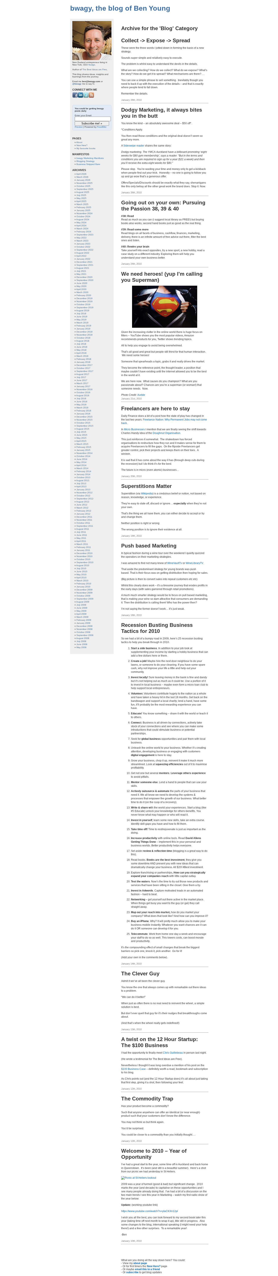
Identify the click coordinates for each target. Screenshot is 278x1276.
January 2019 (83, 329)
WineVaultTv (174, 563)
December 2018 (84, 332)
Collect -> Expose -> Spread (155, 40)
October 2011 (83, 523)
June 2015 (81, 435)
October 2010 (83, 559)
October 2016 (83, 392)
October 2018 (83, 338)
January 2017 (83, 386)
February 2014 (83, 471)
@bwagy (76, 84)
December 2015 (84, 417)
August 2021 (82, 268)
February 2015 (83, 447)
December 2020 (84, 277)
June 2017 (81, 380)
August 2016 (82, 395)
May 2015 (81, 438)
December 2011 (84, 517)
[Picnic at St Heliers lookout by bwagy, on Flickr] (138, 1177)
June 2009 (81, 608)
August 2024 (82, 219)
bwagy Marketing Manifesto (90, 158)
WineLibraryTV (194, 563)
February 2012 (83, 511)
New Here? (154, 1266)
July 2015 (81, 432)
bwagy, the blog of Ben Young (120, 8)
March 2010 (82, 580)
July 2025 (81, 195)
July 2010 (81, 568)
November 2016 (84, 389)
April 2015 (81, 441)
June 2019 (81, 316)
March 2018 (82, 356)
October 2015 (83, 423)
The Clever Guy (140, 973)
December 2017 (84, 365)
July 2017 (81, 377)
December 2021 (84, 262)
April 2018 (81, 353)
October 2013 (83, 477)
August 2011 (82, 529)
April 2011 (81, 541)
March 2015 (82, 444)
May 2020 (81, 286)
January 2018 (83, 362)
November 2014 (84, 453)
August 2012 (82, 501)
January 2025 (83, 210)
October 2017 (83, 368)
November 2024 (84, 213)
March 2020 (82, 292)
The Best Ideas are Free (94, 69)
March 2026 (82, 177)
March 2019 (82, 322)
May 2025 (81, 198)
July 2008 (81, 641)
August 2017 (82, 374)
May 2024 (81, 222)
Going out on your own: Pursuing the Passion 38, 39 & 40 (163, 206)
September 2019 (84, 307)
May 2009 (81, 611)
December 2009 (84, 589)
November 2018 (84, 335)
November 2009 (84, 593)
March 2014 (82, 468)
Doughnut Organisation (166, 433)
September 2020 (84, 280)
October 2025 (83, 186)
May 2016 (81, 404)
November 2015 (84, 420)
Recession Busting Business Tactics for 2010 (157, 628)
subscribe (132, 1272)
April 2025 (81, 201)
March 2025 (82, 204)
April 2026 (81, 174)
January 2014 (83, 474)
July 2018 (81, 344)
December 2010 (84, 553)
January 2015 (83, 450)
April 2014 (81, 465)
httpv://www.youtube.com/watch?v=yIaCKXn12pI (149, 1211)
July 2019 (81, 313)
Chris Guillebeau (173, 1052)
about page (140, 1263)
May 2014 (81, 462)
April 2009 (81, 614)
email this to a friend (147, 1269)
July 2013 (81, 483)
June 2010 (81, 571)
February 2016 (83, 410)
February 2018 (83, 359)
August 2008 (82, 638)
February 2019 (83, 325)
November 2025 (84, 183)
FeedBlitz (101, 127)
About (79, 142)
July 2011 (81, 532)
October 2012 (83, 495)
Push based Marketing (149, 546)
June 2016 (81, 401)
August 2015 (82, 429)
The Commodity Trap (147, 1099)
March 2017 (82, 383)
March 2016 (82, 407)
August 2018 (82, 341)
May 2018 (81, 350)
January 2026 (83, 180)
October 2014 (83, 456)
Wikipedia (147, 493)
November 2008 (84, 629)
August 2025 (82, 192)
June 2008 (81, 644)
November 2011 (84, 520)
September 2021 (84, 265)
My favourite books (85, 148)
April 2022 (81, 256)
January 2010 (83, 586)
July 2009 (81, 605)
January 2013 (83, 489)
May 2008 (81, 647)
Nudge (91, 65)
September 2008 (84, 635)
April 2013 (81, 486)
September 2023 (84, 234)
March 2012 (82, 508)
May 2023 (81, 237)
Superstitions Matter (146, 486)
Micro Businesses (134, 429)
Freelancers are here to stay (155, 408)
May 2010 (81, 574)
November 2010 (84, 556)
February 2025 (83, 207)
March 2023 (82, 241)
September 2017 (84, 371)
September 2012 (84, 498)
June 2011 (81, 535)
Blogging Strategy (85, 161)
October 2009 (83, 596)
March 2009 (82, 617)
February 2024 (83, 231)
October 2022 (83, 247)
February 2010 (83, 583)
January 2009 (83, 623)
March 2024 (82, 228)
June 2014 (81, 459)
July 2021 (81, 271)
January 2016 (83, 413)
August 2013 (82, 480)
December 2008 (84, 626)
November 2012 (84, 492)
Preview (79, 127)
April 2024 (81, 225)
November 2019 (84, 301)
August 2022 (82, 253)
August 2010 (82, 565)
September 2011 (84, 526)
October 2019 (83, 304)
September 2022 (84, 250)
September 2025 (84, 189)
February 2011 (83, 547)
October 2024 (83, 216)
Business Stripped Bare (88, 164)
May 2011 (81, 538)
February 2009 (83, 620)
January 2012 (83, 514)
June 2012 (81, 505)
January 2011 (83, 550)
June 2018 (81, 347)
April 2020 (81, 289)
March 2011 (82, 544)
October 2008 (83, 632)
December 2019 (84, 298)
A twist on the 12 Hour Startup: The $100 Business (159, 1042)
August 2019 (82, 310)
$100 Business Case (133, 1069)
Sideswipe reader (133, 145)
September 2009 (84, 599)
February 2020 (83, 295)
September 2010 (84, 562)
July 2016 (81, 398)
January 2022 (83, 259)
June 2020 (81, 283)
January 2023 (83, 244)
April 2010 (81, 577)
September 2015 (84, 426)
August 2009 (82, 602)
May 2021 (81, 274)
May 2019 (81, 319)
